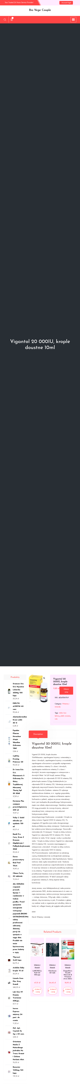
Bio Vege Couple (40, 10)
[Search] (5, 19)
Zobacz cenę (66, 690)
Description (38, 734)
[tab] (38, 734)
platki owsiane (65, 716)
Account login (66, 2)
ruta (56, 719)
